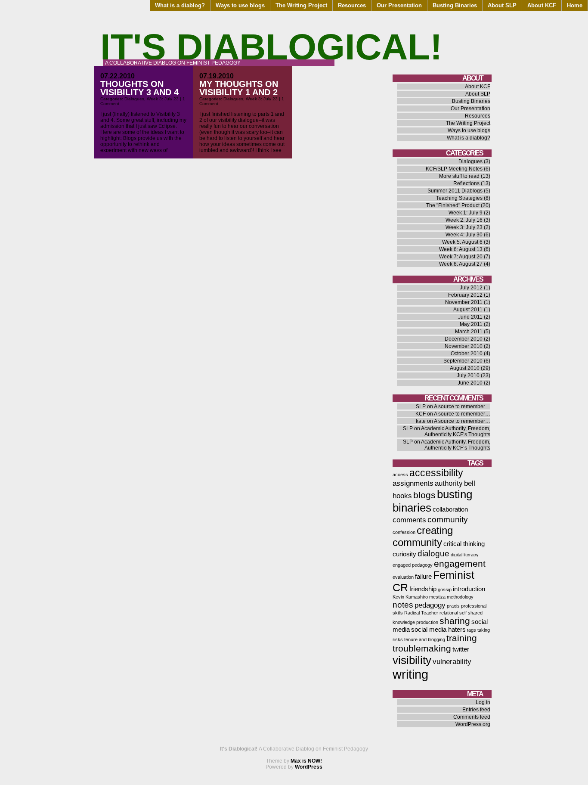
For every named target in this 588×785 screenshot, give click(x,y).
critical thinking (464, 543)
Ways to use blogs (240, 5)
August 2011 (468, 310)
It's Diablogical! (271, 46)
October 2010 (467, 354)
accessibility (436, 472)
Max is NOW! (306, 761)
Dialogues (134, 98)
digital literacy (465, 554)
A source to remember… (462, 406)
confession (404, 532)
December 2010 (464, 339)
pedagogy (430, 605)
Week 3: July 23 (163, 98)
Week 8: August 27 (461, 264)
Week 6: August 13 (461, 249)
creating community (423, 536)
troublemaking (422, 648)
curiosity (404, 554)
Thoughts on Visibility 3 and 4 (139, 88)
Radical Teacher (421, 612)
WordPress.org (472, 724)
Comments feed (471, 717)
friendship (422, 589)
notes (403, 604)
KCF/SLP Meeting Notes (454, 169)
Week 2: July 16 (464, 220)
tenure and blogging (424, 639)
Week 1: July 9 (466, 213)
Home (574, 5)
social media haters (438, 629)
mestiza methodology (451, 596)
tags (471, 630)
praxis (453, 605)
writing (410, 674)
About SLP (502, 5)
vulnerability (452, 661)
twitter (460, 649)
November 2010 (464, 346)
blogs (424, 495)
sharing (454, 621)
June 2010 (470, 383)
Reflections (466, 183)
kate (421, 421)
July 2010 (468, 375)
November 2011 (464, 302)
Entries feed (476, 710)
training (461, 638)
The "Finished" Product (453, 205)
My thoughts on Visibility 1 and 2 (238, 88)
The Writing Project (301, 5)
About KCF (541, 5)
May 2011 (471, 324)
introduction (469, 589)
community (447, 519)
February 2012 (465, 295)
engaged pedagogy (413, 565)
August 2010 (465, 368)
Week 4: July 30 (464, 235)
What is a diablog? (180, 5)
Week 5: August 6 (462, 242)
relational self (453, 612)
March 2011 (469, 332)
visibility (412, 660)
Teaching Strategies (459, 198)
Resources (352, 5)
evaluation (403, 577)
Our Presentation (399, 5)
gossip (445, 589)
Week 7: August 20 (461, 257)
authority (449, 483)
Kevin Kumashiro (410, 596)
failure (423, 576)
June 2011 (470, 317)
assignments (413, 483)
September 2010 (463, 361)
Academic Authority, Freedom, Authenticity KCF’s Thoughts (455, 431)
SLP (421, 406)
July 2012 (471, 288)
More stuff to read (459, 176)
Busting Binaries (455, 5)
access (400, 474)
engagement (460, 563)
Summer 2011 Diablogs (455, 191)
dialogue (433, 553)
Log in (483, 702)
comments (409, 519)
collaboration (450, 509)
